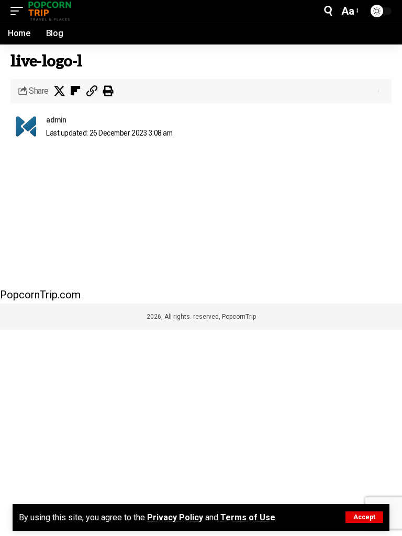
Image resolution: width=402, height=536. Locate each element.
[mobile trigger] (19, 11)
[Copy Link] (91, 91)
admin (56, 120)
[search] (328, 11)
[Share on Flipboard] (75, 91)
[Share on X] (59, 91)
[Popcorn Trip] (50, 11)
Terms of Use (247, 517)
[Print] (107, 91)
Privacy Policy (175, 517)
